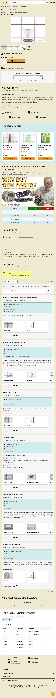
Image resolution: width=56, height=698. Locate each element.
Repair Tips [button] (9, 264)
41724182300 (19, 638)
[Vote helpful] (13, 335)
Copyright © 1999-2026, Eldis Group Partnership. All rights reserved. (28, 687)
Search (50, 291)
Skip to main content (28, 29)
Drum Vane (6, 145)
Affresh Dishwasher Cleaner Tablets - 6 (45, 146)
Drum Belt (29, 380)
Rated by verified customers (26, 237)
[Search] (47, 2)
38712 (17, 631)
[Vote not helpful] (17, 335)
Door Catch (7, 330)
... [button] (20, 467)
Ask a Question (28, 602)
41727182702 (19, 651)
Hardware (15, 6)
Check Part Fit (6, 620)
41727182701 (19, 647)
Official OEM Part (19, 53)
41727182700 (19, 644)
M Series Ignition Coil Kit (33, 482)
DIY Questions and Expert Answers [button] (20, 597)
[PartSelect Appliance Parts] (3, 2)
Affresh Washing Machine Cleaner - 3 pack (27, 146)
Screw (28, 330)
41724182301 (19, 641)
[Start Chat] (53, 694)
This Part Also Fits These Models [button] (19, 613)
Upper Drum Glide (8, 532)
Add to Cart (17, 61)
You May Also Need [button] (13, 126)
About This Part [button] (11, 87)
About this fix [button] (10, 230)
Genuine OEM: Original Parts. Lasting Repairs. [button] (25, 166)
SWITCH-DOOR (8, 482)
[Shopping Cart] (54, 3)
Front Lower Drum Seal (33, 532)
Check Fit (38, 77)
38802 (17, 635)
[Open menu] (6, 2)
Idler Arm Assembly (9, 380)
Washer (8, 6)
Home (2, 6)
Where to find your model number (28, 80)
